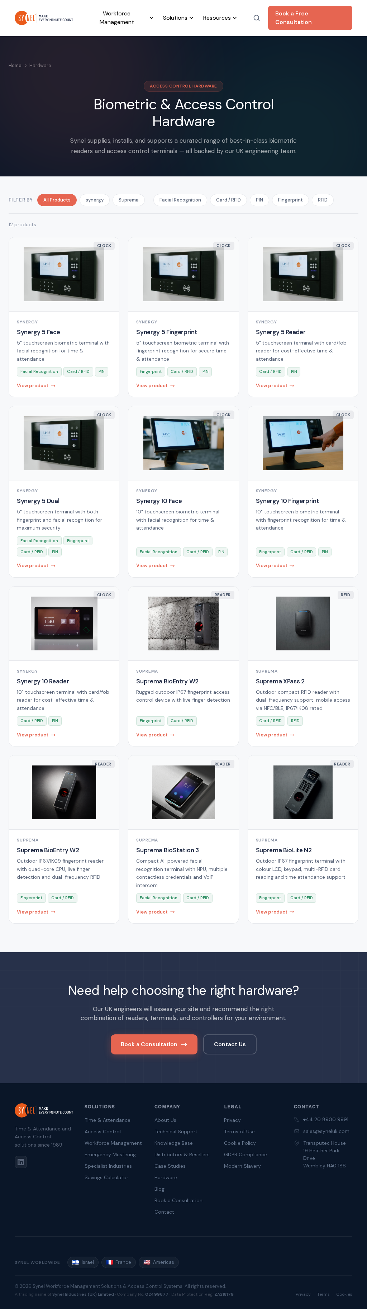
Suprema (129, 200)
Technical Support (175, 1131)
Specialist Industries (108, 1166)
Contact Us (230, 1044)
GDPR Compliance (245, 1154)
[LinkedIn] (21, 1162)
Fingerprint (290, 200)
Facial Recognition (180, 200)
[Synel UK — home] (44, 18)
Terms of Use (239, 1131)
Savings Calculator (106, 1177)
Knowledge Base (173, 1143)
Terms (323, 1294)
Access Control (103, 1131)
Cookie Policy (240, 1143)
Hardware (165, 1177)
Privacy (232, 1120)
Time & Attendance (107, 1120)
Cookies (344, 1294)
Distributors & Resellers (182, 1154)
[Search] (256, 18)
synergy (95, 200)
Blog (159, 1189)
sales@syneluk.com (326, 1131)
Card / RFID (228, 200)
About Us (165, 1120)
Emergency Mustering (110, 1154)
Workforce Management (113, 1143)
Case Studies (170, 1166)
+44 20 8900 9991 (325, 1119)
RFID (323, 200)
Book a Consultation (149, 1044)
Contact (164, 1212)
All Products (57, 200)
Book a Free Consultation (293, 18)
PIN (259, 200)
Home (15, 65)
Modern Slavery (242, 1166)
